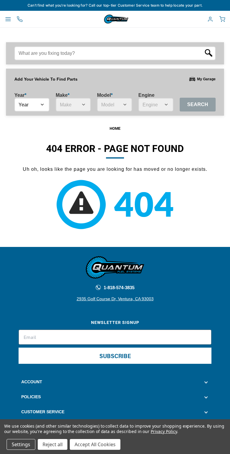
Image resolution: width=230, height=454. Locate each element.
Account (31, 381)
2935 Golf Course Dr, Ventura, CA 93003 (115, 298)
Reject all (53, 444)
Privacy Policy (164, 431)
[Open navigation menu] (8, 19)
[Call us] (19, 19)
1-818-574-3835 (118, 287)
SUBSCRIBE (115, 355)
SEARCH (197, 104)
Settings (21, 444)
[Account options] (210, 19)
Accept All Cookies (95, 444)
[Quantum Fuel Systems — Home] (102, 19)
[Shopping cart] (222, 19)
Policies (31, 396)
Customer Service (42, 411)
